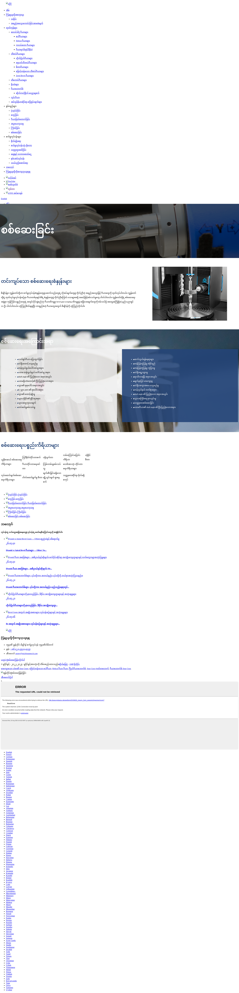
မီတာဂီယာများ (22, 67)
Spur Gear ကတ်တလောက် (98, 669)
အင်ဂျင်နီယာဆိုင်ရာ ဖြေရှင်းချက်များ (26, 102)
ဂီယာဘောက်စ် (17, 89)
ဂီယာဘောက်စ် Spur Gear (120, 669)
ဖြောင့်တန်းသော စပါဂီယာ (40, 669)
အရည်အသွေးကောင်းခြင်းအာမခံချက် (27, 23)
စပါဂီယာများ (21, 36)
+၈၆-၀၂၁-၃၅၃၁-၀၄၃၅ (20, 649)
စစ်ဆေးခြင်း (16, 132)
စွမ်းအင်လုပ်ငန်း (18, 158)
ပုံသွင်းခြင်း (15, 110)
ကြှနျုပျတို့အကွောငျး (15, 15)
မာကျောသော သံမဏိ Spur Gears (14, 669)
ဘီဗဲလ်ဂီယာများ (18, 54)
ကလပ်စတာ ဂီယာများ (25, 45)
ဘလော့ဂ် (10, 167)
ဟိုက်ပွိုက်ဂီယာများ (24, 58)
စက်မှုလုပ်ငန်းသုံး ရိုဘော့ (21, 145)
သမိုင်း (14, 19)
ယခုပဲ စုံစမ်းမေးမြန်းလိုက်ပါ (13, 660)
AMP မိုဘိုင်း (74, 664)
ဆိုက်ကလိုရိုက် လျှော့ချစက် (27, 93)
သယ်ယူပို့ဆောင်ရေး (19, 163)
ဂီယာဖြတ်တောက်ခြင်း (20, 119)
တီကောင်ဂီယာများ (19, 80)
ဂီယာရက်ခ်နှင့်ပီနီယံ (24, 49)
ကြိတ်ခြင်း (15, 128)
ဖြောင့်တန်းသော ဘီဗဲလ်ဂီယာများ (30, 71)
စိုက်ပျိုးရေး (16, 141)
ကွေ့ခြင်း (15, 115)
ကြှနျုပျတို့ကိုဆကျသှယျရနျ (18, 171)
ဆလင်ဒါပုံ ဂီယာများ (19, 32)
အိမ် (7, 10)
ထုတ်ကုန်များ (11, 28)
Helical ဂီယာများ (23, 41)
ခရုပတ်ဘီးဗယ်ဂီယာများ (26, 63)
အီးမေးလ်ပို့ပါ (7, 677)
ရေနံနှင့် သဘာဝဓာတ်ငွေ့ (21, 154)
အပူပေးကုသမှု (17, 124)
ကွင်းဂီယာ (15, 97)
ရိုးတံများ (15, 84)
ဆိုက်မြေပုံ (63, 664)
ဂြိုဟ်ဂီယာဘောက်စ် (77, 669)
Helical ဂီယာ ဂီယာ (60, 669)
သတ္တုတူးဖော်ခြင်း (18, 150)
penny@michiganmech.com (27, 653)
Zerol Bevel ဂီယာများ (25, 76)
